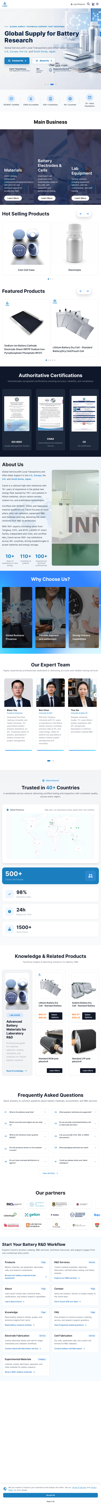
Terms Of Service (79, 1487)
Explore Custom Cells (24, 54)
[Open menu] (97, 4)
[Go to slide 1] (46, 84)
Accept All (50, 1495)
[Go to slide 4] (56, 84)
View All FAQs (49, 1173)
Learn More (14, 198)
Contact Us (57, 54)
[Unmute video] (86, 561)
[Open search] (88, 4)
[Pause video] (56, 561)
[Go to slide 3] (53, 84)
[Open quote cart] (93, 4)
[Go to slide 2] (50, 84)
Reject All (50, 1501)
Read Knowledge (14, 1071)
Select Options (55, 1016)
